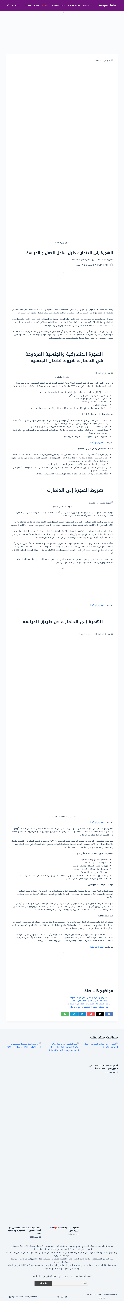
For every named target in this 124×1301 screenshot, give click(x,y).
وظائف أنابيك (75, 5)
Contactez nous (94, 1295)
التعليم (36, 5)
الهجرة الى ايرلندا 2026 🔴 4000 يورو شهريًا (64, 1229)
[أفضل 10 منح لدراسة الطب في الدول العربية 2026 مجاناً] (100, 1052)
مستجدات (27, 5)
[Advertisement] (62, 30)
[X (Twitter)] (100, 1014)
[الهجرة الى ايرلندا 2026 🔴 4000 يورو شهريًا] (62, 1133)
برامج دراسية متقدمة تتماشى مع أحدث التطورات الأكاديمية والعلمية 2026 (24, 1230)
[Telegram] (74, 1014)
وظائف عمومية (59, 5)
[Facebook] (109, 1014)
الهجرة (46, 5)
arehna (102, 1298)
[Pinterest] (91, 1014)
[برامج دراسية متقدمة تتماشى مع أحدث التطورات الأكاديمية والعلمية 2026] (23, 1133)
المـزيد (16, 5)
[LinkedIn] (82, 1014)
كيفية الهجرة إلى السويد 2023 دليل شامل (90, 1000)
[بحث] (8, 5)
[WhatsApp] (65, 1014)
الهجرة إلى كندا (97, 442)
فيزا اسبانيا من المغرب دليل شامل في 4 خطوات (88, 1004)
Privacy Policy (110, 1295)
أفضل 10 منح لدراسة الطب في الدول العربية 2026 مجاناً (103, 1067)
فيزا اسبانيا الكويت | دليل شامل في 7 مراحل (89, 1007)
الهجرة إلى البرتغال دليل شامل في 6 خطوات (89, 997)
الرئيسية (86, 5)
